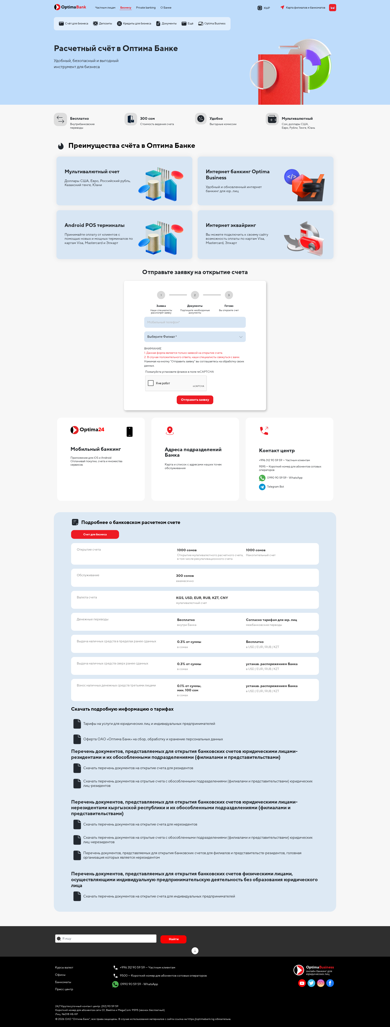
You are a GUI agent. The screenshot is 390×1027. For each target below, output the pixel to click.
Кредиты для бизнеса (137, 23)
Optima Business (214, 23)
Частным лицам (105, 8)
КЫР (267, 8)
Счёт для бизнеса (76, 23)
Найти (174, 939)
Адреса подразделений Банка (193, 452)
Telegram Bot (271, 487)
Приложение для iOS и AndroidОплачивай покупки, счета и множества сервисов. (96, 461)
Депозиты (105, 23)
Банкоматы (63, 982)
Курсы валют (64, 967)
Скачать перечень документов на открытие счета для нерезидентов (140, 824)
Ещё (190, 23)
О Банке (165, 8)
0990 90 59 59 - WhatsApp (281, 478)
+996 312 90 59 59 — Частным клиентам (284, 460)
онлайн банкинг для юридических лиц (320, 970)
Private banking (146, 8)
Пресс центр (64, 989)
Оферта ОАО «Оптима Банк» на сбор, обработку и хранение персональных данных (153, 739)
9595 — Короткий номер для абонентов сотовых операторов (290, 468)
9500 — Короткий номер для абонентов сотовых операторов (163, 976)
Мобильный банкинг (95, 449)
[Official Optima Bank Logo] (70, 7)
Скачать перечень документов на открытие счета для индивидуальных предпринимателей (159, 896)
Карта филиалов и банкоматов (305, 8)
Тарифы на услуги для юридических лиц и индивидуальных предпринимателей (149, 723)
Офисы (60, 975)
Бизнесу (125, 8)
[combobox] (106, 938)
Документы (169, 23)
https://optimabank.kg (200, 1019)
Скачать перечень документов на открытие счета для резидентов (138, 768)
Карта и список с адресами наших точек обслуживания (193, 466)
